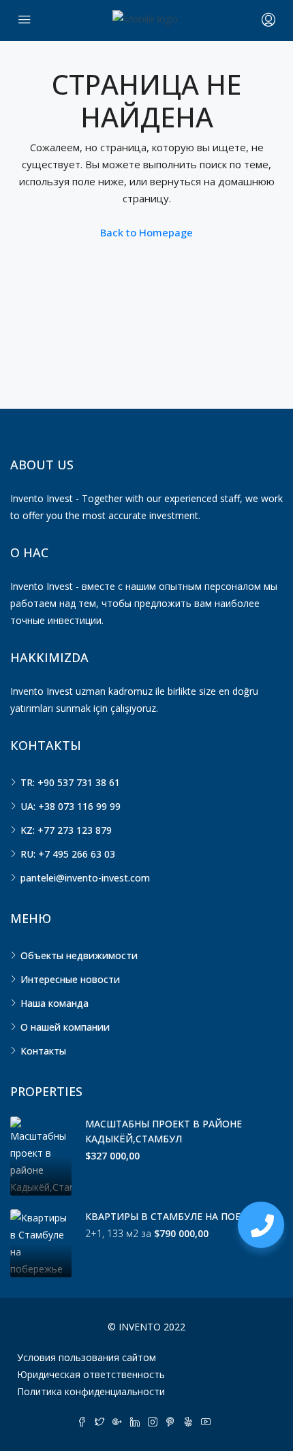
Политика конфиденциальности (91, 1391)
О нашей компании (65, 1026)
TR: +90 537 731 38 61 (70, 782)
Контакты (43, 1050)
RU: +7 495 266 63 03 (67, 853)
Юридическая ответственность (91, 1374)
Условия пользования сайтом (86, 1357)
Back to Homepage (146, 232)
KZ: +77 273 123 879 (66, 830)
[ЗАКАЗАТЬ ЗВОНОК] (261, 1225)
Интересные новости (70, 979)
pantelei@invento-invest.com (85, 877)
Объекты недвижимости (79, 955)
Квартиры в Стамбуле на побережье (182, 1216)
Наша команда (54, 1003)
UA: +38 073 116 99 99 (70, 806)
